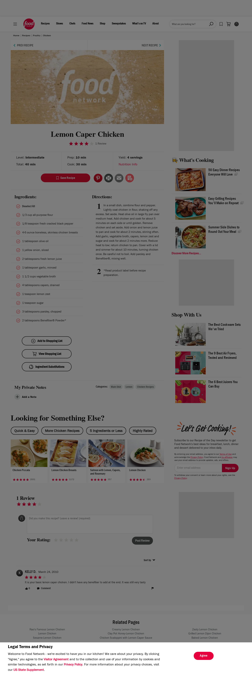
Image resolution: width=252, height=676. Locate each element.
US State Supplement (28, 670)
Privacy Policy (73, 665)
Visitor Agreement (56, 659)
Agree (204, 656)
